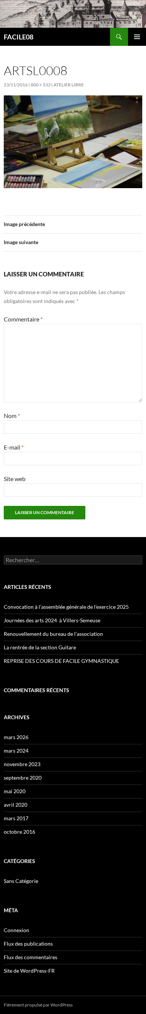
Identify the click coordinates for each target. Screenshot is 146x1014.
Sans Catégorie (21, 881)
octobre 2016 (19, 831)
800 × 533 (41, 85)
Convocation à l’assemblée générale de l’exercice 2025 (66, 607)
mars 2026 (16, 737)
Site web (14, 478)
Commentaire (23, 319)
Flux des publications (28, 943)
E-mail (14, 447)
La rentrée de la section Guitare (40, 647)
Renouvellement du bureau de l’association (53, 634)
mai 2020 (14, 791)
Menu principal (137, 37)
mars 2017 (16, 818)
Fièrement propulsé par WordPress (38, 1005)
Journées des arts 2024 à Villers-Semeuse (52, 620)
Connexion (16, 930)
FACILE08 (18, 37)
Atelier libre (69, 85)
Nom (12, 415)
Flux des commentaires (30, 957)
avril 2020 (15, 804)
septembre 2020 (23, 777)
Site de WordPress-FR (29, 970)
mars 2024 (16, 750)
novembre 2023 (22, 764)
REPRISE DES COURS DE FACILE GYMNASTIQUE (61, 661)
